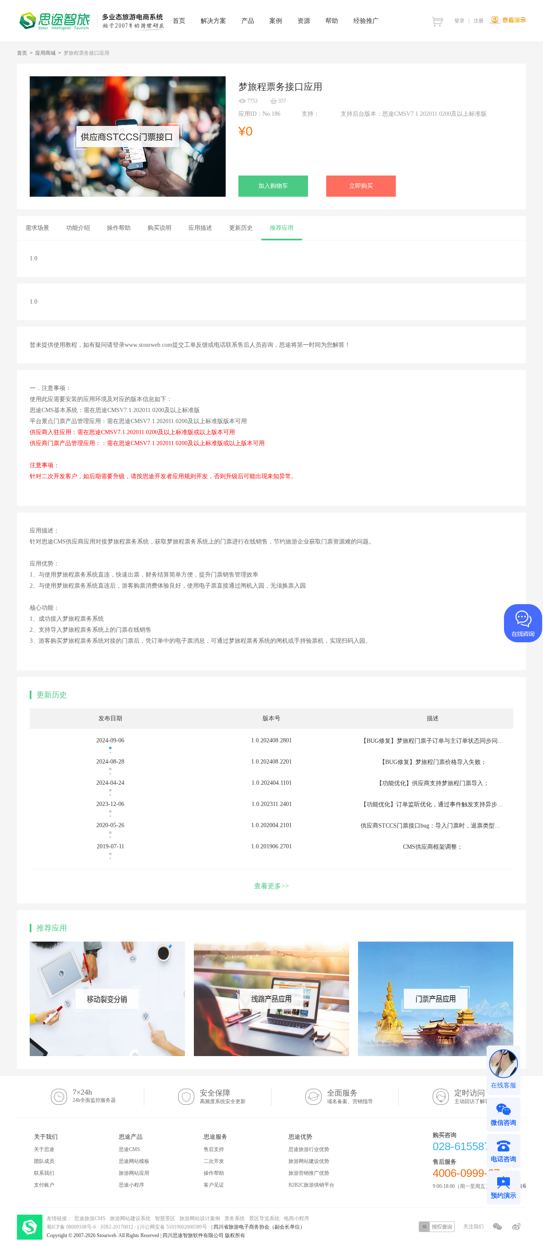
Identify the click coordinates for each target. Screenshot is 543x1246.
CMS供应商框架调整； (433, 847)
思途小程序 (131, 1185)
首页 (22, 53)
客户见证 (214, 1185)
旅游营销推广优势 (308, 1173)
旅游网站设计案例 (199, 1218)
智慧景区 (165, 1218)
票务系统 (234, 1218)
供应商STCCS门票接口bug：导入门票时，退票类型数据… (436, 825)
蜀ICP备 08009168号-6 (72, 1227)
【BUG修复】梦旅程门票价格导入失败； (433, 762)
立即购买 (361, 186)
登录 (459, 21)
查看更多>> (271, 885)
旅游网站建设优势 (308, 1161)
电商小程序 (296, 1218)
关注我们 (473, 1226)
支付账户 (44, 1185)
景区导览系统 (264, 1218)
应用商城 (45, 53)
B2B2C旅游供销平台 (311, 1185)
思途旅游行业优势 (308, 1149)
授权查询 (437, 1226)
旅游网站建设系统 (130, 1218)
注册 (478, 21)
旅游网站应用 (134, 1173)
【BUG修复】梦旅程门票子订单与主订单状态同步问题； (435, 741)
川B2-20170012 (117, 1227)
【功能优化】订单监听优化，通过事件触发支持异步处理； (438, 804)
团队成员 (44, 1161)
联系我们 (44, 1173)
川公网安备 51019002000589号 (173, 1227)
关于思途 (44, 1149)
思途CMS (129, 1149)
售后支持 (214, 1149)
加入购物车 (273, 186)
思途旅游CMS (90, 1218)
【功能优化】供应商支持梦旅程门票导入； (432, 783)
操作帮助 (214, 1173)
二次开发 (214, 1161)
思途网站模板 (134, 1161)
